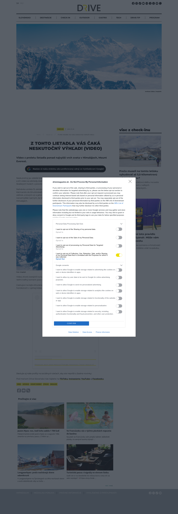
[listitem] (89, 224)
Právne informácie (103, 332)
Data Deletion (73, 332)
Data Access (87, 332)
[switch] (119, 229)
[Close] (131, 182)
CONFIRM (71, 323)
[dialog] (89, 257)
